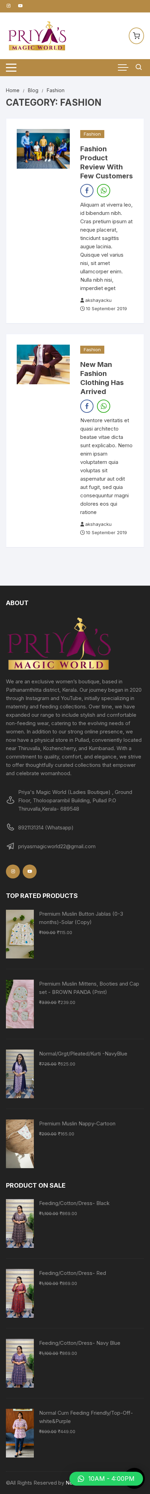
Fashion (92, 134)
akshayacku (98, 300)
